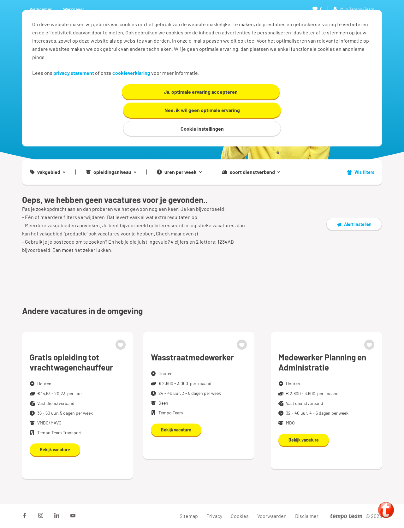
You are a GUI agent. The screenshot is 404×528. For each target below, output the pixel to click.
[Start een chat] (386, 510)
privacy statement (73, 73)
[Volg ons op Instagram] (40, 515)
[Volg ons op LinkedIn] (56, 515)
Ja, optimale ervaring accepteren (201, 92)
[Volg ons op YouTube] (72, 515)
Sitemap (189, 516)
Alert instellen (357, 224)
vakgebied (48, 172)
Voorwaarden (272, 516)
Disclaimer (306, 516)
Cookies (240, 516)
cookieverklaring (131, 73)
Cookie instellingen (202, 129)
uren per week (180, 172)
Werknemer (41, 9)
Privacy (214, 516)
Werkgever (73, 9)
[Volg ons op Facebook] (24, 515)
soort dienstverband (252, 172)
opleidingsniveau (112, 172)
